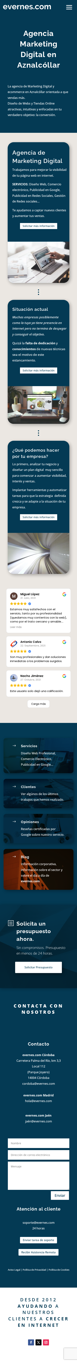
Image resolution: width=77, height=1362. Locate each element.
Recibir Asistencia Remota (38, 1252)
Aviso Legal (14, 1269)
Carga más (38, 704)
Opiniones (30, 822)
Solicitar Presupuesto (38, 967)
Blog (25, 857)
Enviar (60, 1195)
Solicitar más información (39, 226)
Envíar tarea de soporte (38, 1240)
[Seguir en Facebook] (31, 1342)
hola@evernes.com (38, 1101)
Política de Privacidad (35, 1269)
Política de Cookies (59, 1269)
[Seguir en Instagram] (46, 1342)
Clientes (28, 787)
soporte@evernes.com (39, 1223)
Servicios (29, 746)
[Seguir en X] (38, 1342)
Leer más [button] (16, 627)
